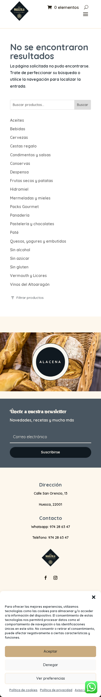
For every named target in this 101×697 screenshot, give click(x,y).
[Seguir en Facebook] (46, 578)
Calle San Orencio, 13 (50, 493)
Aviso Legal (83, 690)
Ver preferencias (50, 678)
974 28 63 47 (60, 527)
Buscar (82, 105)
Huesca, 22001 (50, 504)
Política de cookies (23, 690)
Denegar (50, 664)
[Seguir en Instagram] (55, 578)
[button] (93, 597)
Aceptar (50, 651)
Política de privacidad (56, 690)
